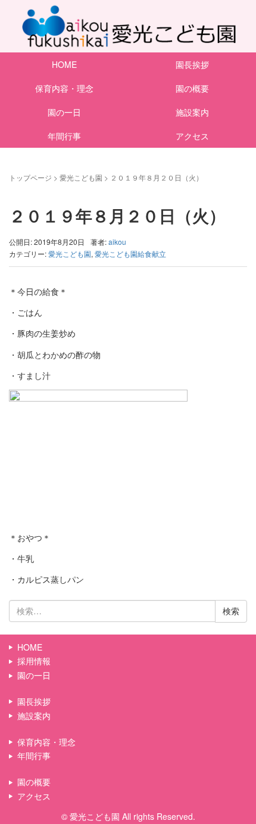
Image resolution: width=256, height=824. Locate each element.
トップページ (30, 177)
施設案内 (192, 112)
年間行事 (64, 136)
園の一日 (64, 112)
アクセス (192, 136)
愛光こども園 (81, 177)
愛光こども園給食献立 (130, 253)
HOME (64, 64)
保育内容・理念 (64, 88)
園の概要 (192, 88)
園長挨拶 (192, 64)
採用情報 (34, 661)
